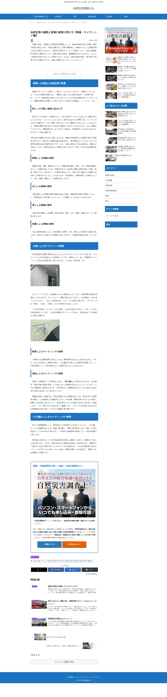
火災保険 (108, 180)
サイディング (43, 561)
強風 (78, 561)
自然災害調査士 (111, 191)
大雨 (58, 561)
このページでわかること (62, 74)
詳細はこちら (49, 544)
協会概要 (70, 677)
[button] (90, 570)
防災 (107, 201)
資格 (107, 196)
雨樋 (91, 561)
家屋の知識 (35, 557)
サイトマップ (95, 677)
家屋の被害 (70, 561)
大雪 (63, 561)
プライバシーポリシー (82, 677)
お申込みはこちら (74, 544)
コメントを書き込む (64, 662)
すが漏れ (35, 561)
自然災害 (84, 561)
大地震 (52, 561)
